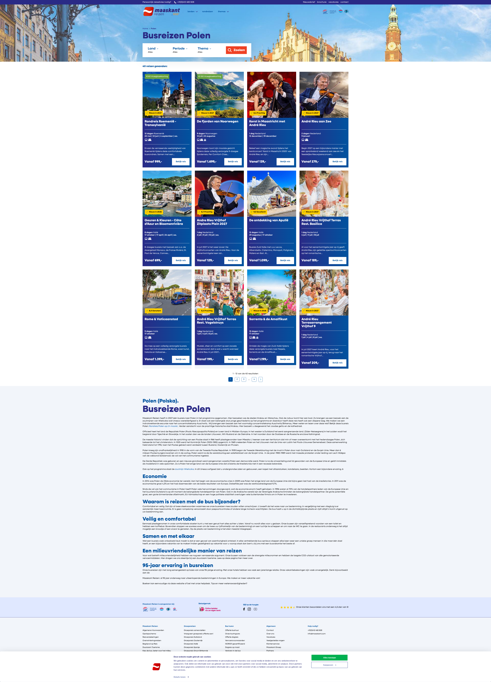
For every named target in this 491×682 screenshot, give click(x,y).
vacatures (333, 2)
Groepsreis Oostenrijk (193, 640)
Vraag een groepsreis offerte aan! (198, 634)
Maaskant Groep (273, 647)
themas (222, 12)
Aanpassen (328, 665)
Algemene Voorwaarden (153, 630)
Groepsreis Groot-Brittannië (196, 651)
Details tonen (180, 677)
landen (191, 12)
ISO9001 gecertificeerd (235, 644)
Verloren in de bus (233, 651)
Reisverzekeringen (151, 637)
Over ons (270, 634)
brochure (321, 2)
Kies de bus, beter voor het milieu (157, 651)
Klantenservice (273, 644)
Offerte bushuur (232, 630)
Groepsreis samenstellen (194, 630)
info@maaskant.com (317, 634)
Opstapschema (149, 634)
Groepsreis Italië (191, 644)
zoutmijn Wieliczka (184, 469)
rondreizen (207, 12)
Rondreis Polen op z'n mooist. (163, 426)
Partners (270, 651)
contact (344, 2)
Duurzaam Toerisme (151, 647)
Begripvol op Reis (150, 644)
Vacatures (270, 637)
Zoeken (239, 50)
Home (145, 29)
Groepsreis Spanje (192, 647)
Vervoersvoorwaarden (235, 640)
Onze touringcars (232, 634)
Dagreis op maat (232, 647)
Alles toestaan (329, 658)
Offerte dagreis (231, 637)
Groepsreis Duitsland (193, 637)
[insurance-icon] (329, 12)
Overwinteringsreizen (152, 640)
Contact (270, 630)
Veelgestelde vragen (275, 640)
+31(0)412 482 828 (185, 2)
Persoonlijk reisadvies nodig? (157, 2)
